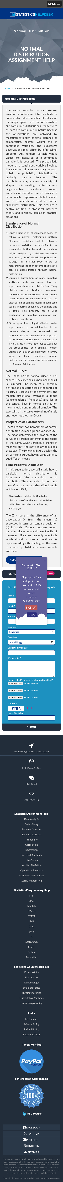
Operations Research (31, 870)
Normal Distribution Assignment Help (33, 88)
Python (32, 952)
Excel (31, 931)
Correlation (31, 844)
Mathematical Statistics (31, 875)
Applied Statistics (31, 865)
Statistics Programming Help (31, 890)
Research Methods (31, 854)
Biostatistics (31, 977)
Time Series (31, 860)
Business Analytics (31, 829)
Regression (31, 849)
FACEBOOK (33, 1127)
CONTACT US (31, 800)
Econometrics (31, 972)
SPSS (31, 900)
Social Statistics (31, 987)
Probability (32, 839)
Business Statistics (31, 834)
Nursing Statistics (31, 992)
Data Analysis (31, 819)
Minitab (31, 905)
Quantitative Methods (32, 997)
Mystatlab (31, 957)
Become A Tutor (31, 1034)
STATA (31, 916)
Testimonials (31, 1019)
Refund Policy (31, 1029)
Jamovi (31, 946)
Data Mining (31, 824)
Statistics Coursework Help (31, 966)
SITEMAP (33, 1152)
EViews (32, 911)
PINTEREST (33, 1139)
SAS (31, 895)
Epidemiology (31, 982)
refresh (28, 707)
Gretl (31, 926)
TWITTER (33, 1133)
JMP (31, 921)
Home (7, 88)
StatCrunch (32, 941)
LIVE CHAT (31, 783)
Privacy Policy (31, 1024)
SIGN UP (31, 607)
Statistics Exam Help (31, 880)
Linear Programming (31, 1003)
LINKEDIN (33, 1145)
